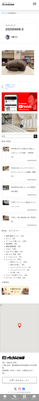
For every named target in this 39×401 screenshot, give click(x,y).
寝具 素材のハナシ (12, 236)
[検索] (35, 136)
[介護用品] (15, 290)
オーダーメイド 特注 (13, 278)
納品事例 (9, 244)
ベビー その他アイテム (14, 275)
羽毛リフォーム (16, 262)
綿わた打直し (15, 265)
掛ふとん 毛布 (11, 254)
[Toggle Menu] (34, 4)
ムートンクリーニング (18, 267)
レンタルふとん (11, 257)
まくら (8, 238)
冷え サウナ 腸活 (12, 252)
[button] (19, 325)
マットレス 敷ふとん (13, 241)
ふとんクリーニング (17, 270)
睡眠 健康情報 (11, 246)
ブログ (8, 249)
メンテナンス (11, 259)
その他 (12, 272)
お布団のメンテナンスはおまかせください (10, 86)
